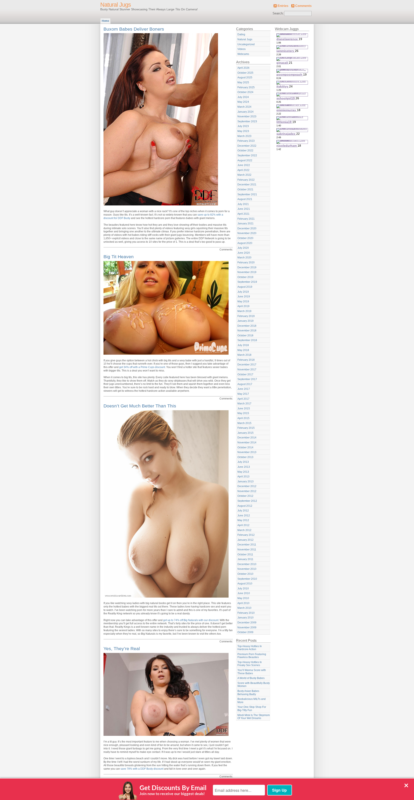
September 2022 (247, 155)
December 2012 (246, 486)
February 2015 (246, 427)
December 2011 (246, 544)
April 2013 (243, 476)
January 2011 (245, 559)
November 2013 (246, 452)
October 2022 (245, 150)
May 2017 (243, 393)
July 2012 (243, 510)
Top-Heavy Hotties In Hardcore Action (249, 648)
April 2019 (243, 306)
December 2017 (246, 364)
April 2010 (243, 603)
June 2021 (243, 208)
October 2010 (245, 573)
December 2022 (246, 145)
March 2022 (244, 174)
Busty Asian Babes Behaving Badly (248, 693)
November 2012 (246, 491)
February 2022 (246, 179)
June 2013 (243, 466)
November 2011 (246, 549)
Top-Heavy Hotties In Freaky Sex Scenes (249, 664)
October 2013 (245, 457)
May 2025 (243, 82)
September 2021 (247, 194)
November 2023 (246, 116)
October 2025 (245, 72)
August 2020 (244, 243)
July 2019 (243, 291)
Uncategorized (246, 44)
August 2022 (244, 160)
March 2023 (244, 136)
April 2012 (243, 525)
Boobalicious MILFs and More (251, 700)
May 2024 (243, 101)
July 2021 (243, 204)
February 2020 (246, 262)
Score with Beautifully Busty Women (253, 685)
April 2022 (243, 170)
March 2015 (244, 423)
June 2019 (243, 296)
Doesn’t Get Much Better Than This (140, 405)
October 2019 (245, 277)
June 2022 (243, 165)
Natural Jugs (115, 5)
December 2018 (246, 325)
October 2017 (245, 374)
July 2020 (243, 247)
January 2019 (245, 320)
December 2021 (246, 184)
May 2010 (243, 598)
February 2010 (246, 612)
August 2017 (244, 384)
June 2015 (243, 408)
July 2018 (243, 345)
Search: (278, 13)
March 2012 (244, 530)
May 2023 (243, 131)
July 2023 (243, 126)
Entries (283, 6)
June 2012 (243, 515)
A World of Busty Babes (251, 678)
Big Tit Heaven (119, 256)
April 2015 (243, 418)
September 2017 (247, 379)
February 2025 (246, 87)
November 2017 (246, 369)
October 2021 (245, 189)
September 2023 (247, 121)
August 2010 (244, 583)
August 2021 (244, 199)
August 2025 (244, 77)
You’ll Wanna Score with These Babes (251, 672)
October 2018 (245, 335)
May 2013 (243, 471)
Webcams (243, 54)
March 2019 (244, 311)
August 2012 (244, 505)
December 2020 (246, 228)
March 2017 (244, 403)
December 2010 (246, 564)
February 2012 (246, 534)
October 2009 (245, 632)
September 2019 (247, 281)
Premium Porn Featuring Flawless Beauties (251, 656)
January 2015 (245, 432)
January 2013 (245, 481)
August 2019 (244, 286)
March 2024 (244, 106)
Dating (241, 34)
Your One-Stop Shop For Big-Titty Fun (251, 708)
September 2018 (247, 340)
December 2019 (246, 267)
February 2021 (246, 218)
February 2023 (246, 140)
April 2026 (243, 67)
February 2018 (246, 359)
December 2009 (246, 622)
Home (105, 20)
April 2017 (243, 398)
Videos (241, 49)
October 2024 (245, 92)
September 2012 (247, 500)
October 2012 (245, 495)
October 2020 (245, 238)
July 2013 (243, 461)
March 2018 (244, 354)
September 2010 (247, 578)
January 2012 (245, 539)
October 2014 (245, 447)
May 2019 (243, 301)
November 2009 (246, 627)
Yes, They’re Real (122, 648)
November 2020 (246, 233)
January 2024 (245, 111)
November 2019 (246, 272)
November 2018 (246, 330)
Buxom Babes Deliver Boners (134, 28)
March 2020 (244, 257)
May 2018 (243, 350)
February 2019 (246, 316)
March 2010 (244, 607)
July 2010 (243, 588)
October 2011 (245, 554)
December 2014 (246, 437)
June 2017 (243, 388)
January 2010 (245, 617)
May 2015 (243, 413)
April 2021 (243, 213)
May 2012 (243, 520)
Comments (303, 6)
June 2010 (243, 593)
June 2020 (243, 252)
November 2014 (246, 442)
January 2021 (245, 223)
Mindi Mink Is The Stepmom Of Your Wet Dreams (253, 717)
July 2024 (243, 97)
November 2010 (246, 568)
